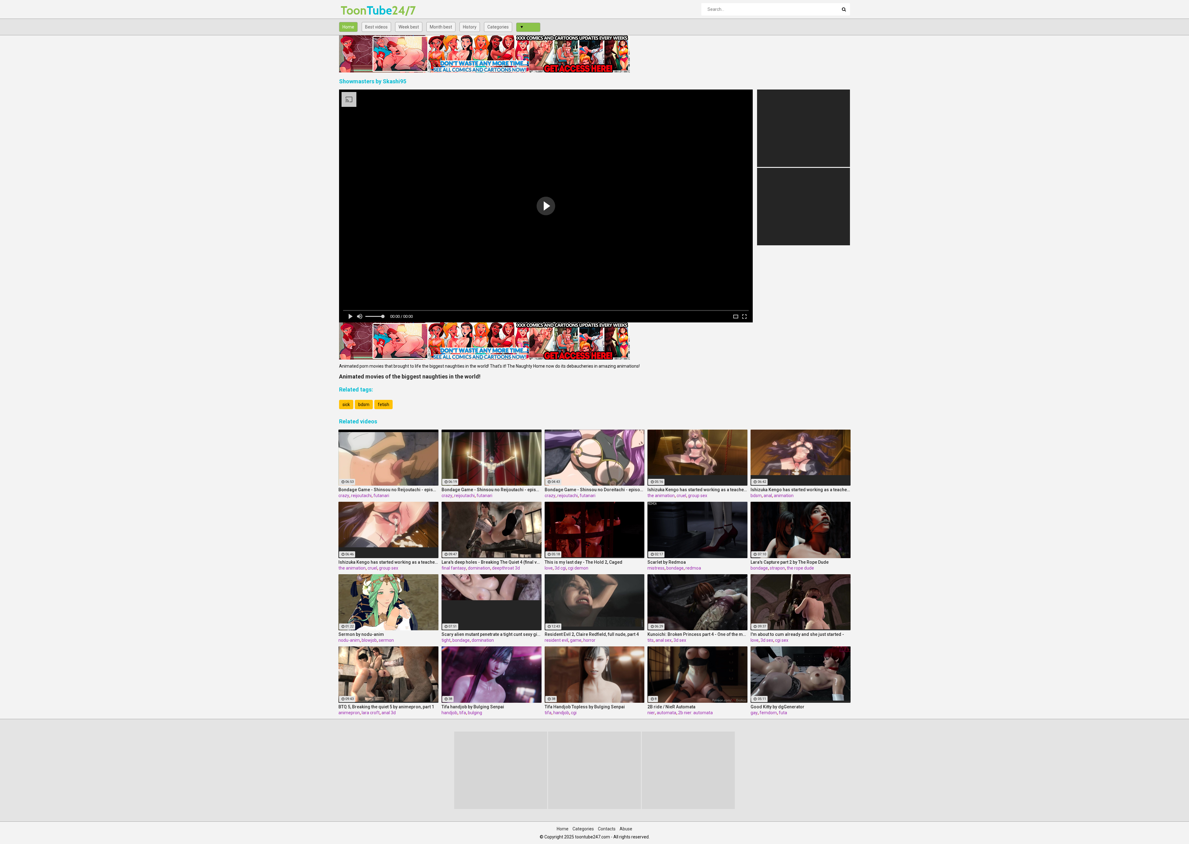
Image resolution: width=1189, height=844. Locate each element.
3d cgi (560, 568)
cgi (574, 712)
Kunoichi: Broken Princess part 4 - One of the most (697, 634)
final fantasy (454, 568)
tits (650, 640)
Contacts (607, 828)
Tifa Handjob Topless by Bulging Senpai (585, 706)
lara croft (371, 712)
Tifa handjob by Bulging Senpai (473, 706)
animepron (349, 712)
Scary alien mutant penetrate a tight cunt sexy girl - (492, 634)
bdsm (363, 404)
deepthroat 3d (506, 568)
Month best (441, 26)
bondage (675, 568)
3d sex (679, 640)
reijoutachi (361, 495)
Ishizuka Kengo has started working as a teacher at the (697, 489)
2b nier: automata (695, 712)
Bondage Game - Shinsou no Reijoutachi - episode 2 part (388, 489)
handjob (449, 712)
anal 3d (388, 712)
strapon (777, 568)
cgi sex (781, 640)
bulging (475, 712)
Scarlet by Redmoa (666, 562)
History (470, 26)
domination (479, 568)
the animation (661, 495)
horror (589, 640)
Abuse (626, 828)
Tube (357, 10)
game (575, 640)
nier (651, 712)
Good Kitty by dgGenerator (777, 706)
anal (768, 495)
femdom (768, 712)
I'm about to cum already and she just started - (797, 634)
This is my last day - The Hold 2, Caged (583, 562)
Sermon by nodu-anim (361, 634)
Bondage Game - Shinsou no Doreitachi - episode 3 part (595, 489)
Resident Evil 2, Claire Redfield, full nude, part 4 (592, 634)
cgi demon (578, 568)
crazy (343, 495)
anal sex (663, 640)
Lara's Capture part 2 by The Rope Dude (790, 562)
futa (783, 712)
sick (346, 404)
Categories (498, 26)
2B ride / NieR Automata (671, 706)
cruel (681, 495)
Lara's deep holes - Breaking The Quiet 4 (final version (492, 562)
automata (666, 712)
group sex (697, 495)
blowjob (369, 640)
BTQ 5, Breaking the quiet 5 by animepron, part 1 (386, 706)
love (549, 568)
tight (446, 640)
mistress (655, 568)
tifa (462, 712)
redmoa (693, 568)
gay (754, 712)
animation (784, 495)
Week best (409, 26)
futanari (381, 495)
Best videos (376, 26)
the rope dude (800, 568)
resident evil (556, 640)
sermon (386, 640)
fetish (383, 404)
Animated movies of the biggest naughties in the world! (410, 376)
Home (348, 26)
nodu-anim (349, 640)
